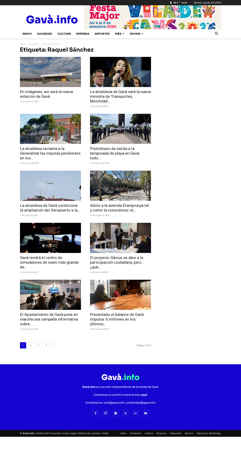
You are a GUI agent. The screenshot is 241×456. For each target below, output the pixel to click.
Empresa (82, 33)
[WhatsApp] (135, 413)
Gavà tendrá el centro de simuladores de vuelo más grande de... (49, 262)
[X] (125, 413)
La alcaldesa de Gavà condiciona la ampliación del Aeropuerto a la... (50, 207)
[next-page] (54, 345)
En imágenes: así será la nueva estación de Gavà (46, 94)
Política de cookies (89, 433)
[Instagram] (105, 413)
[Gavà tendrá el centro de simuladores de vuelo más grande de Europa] (50, 238)
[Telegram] (115, 413)
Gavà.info (28, 433)
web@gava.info (114, 402)
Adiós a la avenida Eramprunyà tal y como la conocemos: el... (119, 207)
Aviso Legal (69, 433)
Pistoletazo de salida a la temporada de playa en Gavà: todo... (115, 153)
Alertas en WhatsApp (209, 433)
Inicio (27, 33)
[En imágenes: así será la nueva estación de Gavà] (50, 72)
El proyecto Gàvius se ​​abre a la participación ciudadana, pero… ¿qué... (117, 262)
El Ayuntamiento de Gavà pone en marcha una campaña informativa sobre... (49, 319)
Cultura (64, 33)
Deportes (102, 33)
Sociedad (44, 33)
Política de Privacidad (49, 433)
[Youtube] (145, 413)
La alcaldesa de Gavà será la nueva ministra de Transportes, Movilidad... (120, 96)
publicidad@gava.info (141, 402)
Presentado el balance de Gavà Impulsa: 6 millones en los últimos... (117, 319)
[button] (216, 34)
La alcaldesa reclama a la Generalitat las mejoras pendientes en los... (50, 153)
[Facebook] (95, 413)
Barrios (189, 433)
